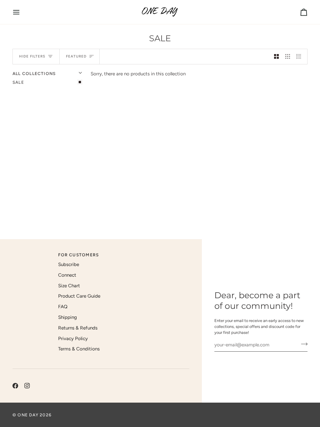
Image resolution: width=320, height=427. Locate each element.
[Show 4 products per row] (300, 56)
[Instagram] (27, 386)
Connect (67, 275)
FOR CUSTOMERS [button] (78, 254)
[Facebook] (15, 386)
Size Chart (69, 286)
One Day (28, 414)
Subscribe (68, 264)
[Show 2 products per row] (276, 56)
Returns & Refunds (78, 328)
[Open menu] (21, 12)
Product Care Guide (79, 296)
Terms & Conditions (79, 349)
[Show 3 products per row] (287, 56)
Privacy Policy (73, 338)
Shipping (67, 317)
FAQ (63, 306)
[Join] (302, 344)
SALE (18, 82)
